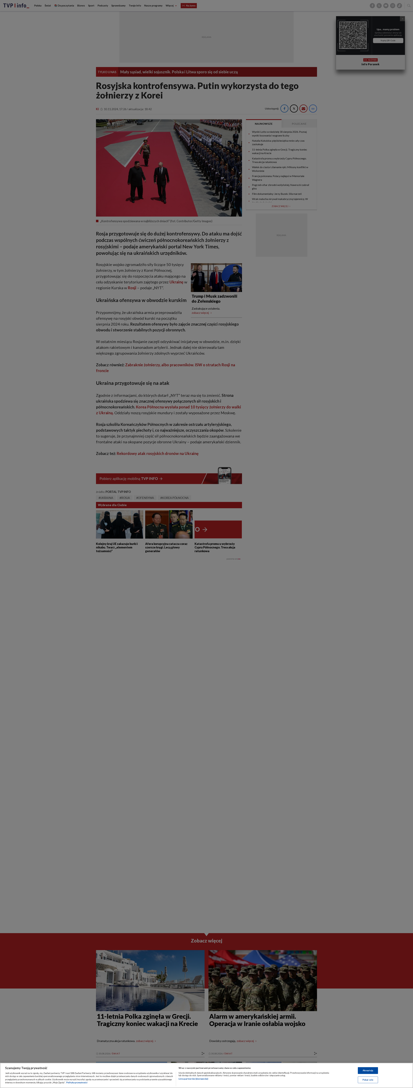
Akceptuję (368, 1070)
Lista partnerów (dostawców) (193, 1079)
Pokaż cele (368, 1079)
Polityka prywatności (76, 1082)
